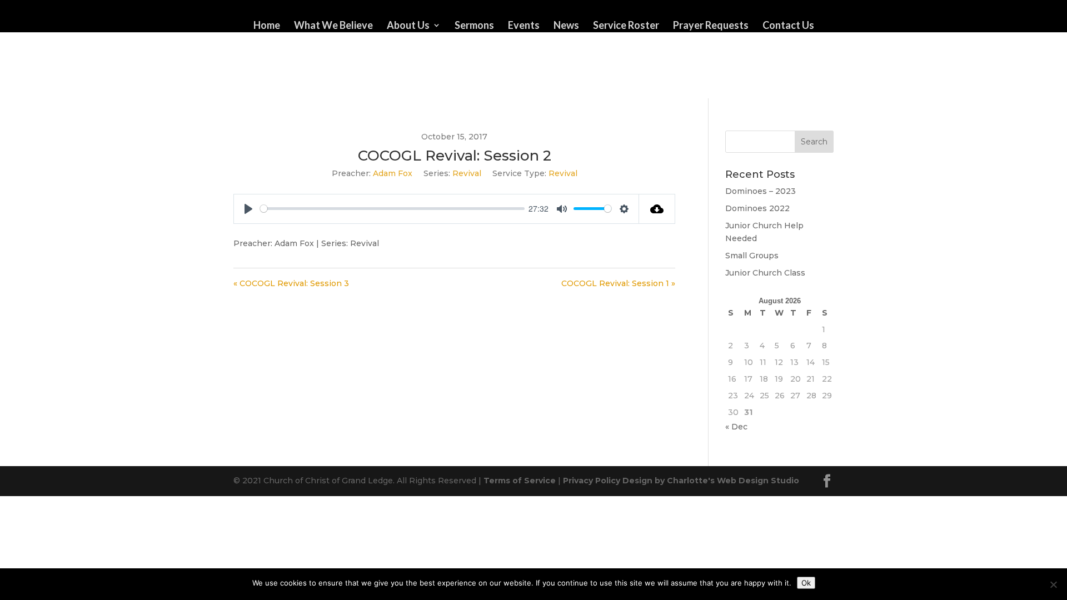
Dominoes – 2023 (760, 191)
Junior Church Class (765, 273)
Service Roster (626, 26)
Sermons (474, 26)
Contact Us (788, 26)
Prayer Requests (711, 26)
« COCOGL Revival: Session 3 (291, 283)
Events (524, 26)
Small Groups (752, 256)
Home (266, 26)
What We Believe (333, 26)
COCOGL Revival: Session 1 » (618, 283)
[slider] (392, 208)
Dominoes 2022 (757, 208)
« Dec (736, 427)
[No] (1053, 584)
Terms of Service (519, 481)
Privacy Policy (591, 481)
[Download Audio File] (657, 209)
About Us (408, 26)
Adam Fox (392, 173)
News (566, 26)
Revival (466, 173)
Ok (806, 582)
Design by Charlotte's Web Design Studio (710, 481)
